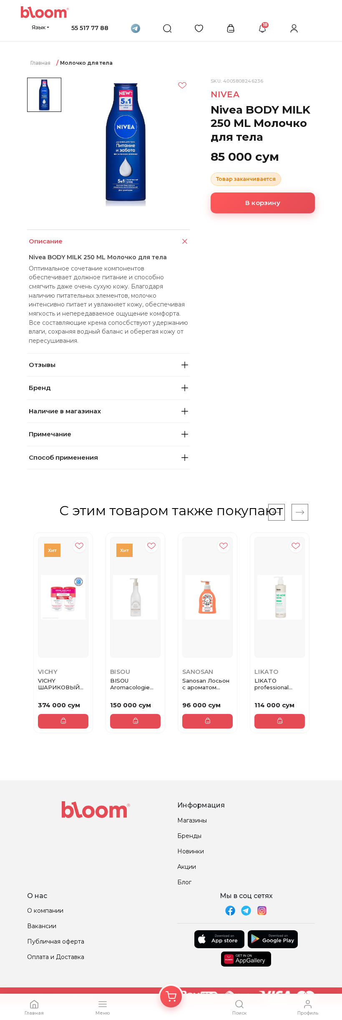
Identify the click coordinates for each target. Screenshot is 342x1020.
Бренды (189, 836)
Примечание (50, 434)
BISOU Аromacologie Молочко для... (131, 684)
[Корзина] (171, 996)
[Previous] (276, 512)
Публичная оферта (55, 941)
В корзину (262, 203)
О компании (45, 910)
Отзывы (42, 365)
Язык (38, 27)
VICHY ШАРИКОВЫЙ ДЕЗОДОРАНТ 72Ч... (59, 684)
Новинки (190, 851)
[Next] (300, 512)
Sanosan (198, 672)
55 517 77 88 (89, 28)
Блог (184, 882)
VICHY (47, 672)
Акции (186, 867)
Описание (46, 241)
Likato (266, 672)
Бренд (39, 388)
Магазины (192, 820)
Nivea (225, 94)
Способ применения (63, 457)
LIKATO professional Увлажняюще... (275, 684)
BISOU (120, 672)
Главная (40, 63)
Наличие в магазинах (65, 411)
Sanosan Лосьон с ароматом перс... (205, 684)
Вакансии (41, 926)
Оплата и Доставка (55, 957)
